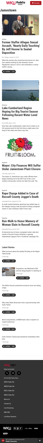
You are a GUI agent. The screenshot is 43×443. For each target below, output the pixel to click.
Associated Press (7, 201)
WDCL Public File (9, 390)
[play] (3, 440)
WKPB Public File (9, 386)
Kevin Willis (5, 123)
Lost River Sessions (10, 416)
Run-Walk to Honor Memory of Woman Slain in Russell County (20, 222)
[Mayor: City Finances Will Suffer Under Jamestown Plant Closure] (20, 148)
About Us (7, 399)
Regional (4, 162)
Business (4, 105)
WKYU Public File (9, 382)
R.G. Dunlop (5, 57)
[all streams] (40, 440)
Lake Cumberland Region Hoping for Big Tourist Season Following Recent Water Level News (20, 113)
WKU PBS (7, 412)
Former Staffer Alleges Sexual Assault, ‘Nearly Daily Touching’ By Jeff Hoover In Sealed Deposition (21, 47)
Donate (36, 3)
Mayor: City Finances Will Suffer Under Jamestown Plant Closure (21, 167)
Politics (4, 39)
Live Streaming (9, 408)
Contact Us (7, 403)
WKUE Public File (9, 395)
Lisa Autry (5, 173)
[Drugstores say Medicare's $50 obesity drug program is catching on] (8, 271)
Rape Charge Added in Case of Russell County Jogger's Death (20, 195)
